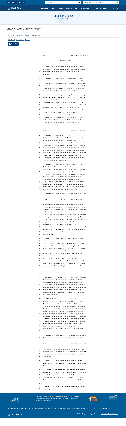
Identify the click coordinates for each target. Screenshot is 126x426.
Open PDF (14, 44)
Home (55, 19)
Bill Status (11, 35)
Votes (27, 35)
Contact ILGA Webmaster (43, 400)
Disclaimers (109, 414)
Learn (116, 414)
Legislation (62, 19)
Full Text (19, 35)
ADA (103, 414)
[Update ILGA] (79, 2)
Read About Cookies (105, 408)
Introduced (11, 40)
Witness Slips (36, 35)
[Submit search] (117, 2)
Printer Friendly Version (23, 40)
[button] (46, 8)
